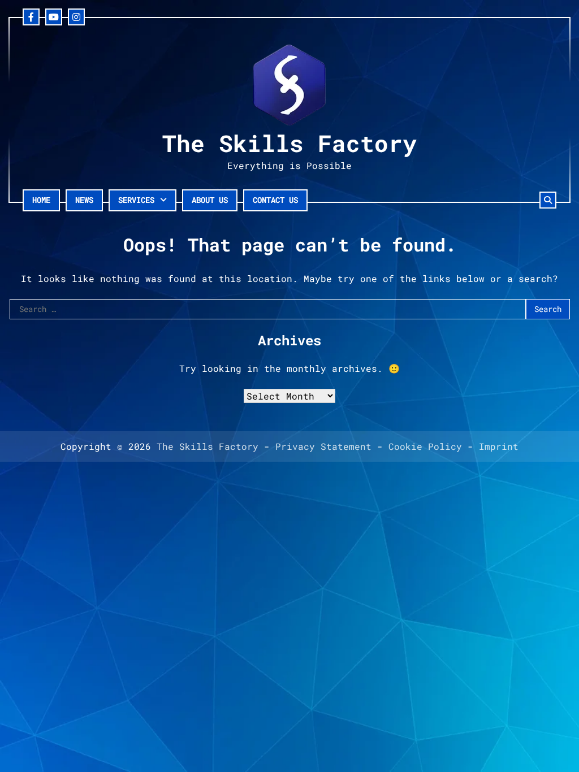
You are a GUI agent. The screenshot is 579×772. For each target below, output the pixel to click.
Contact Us (275, 199)
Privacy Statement (323, 446)
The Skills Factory (289, 143)
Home (41, 199)
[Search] (547, 200)
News (84, 199)
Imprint (498, 446)
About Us (210, 199)
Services (136, 199)
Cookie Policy (425, 446)
